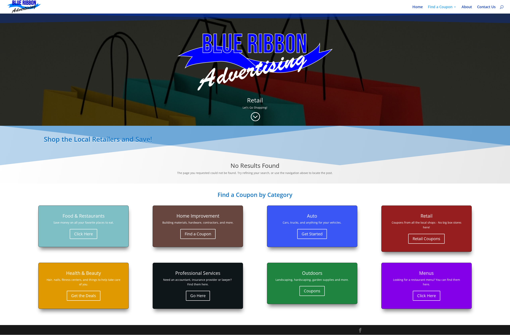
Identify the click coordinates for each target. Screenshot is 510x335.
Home (417, 7)
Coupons (312, 291)
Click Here (83, 234)
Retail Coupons (426, 238)
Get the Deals (83, 295)
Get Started (312, 234)
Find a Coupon (440, 7)
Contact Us (486, 7)
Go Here (198, 295)
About (467, 7)
